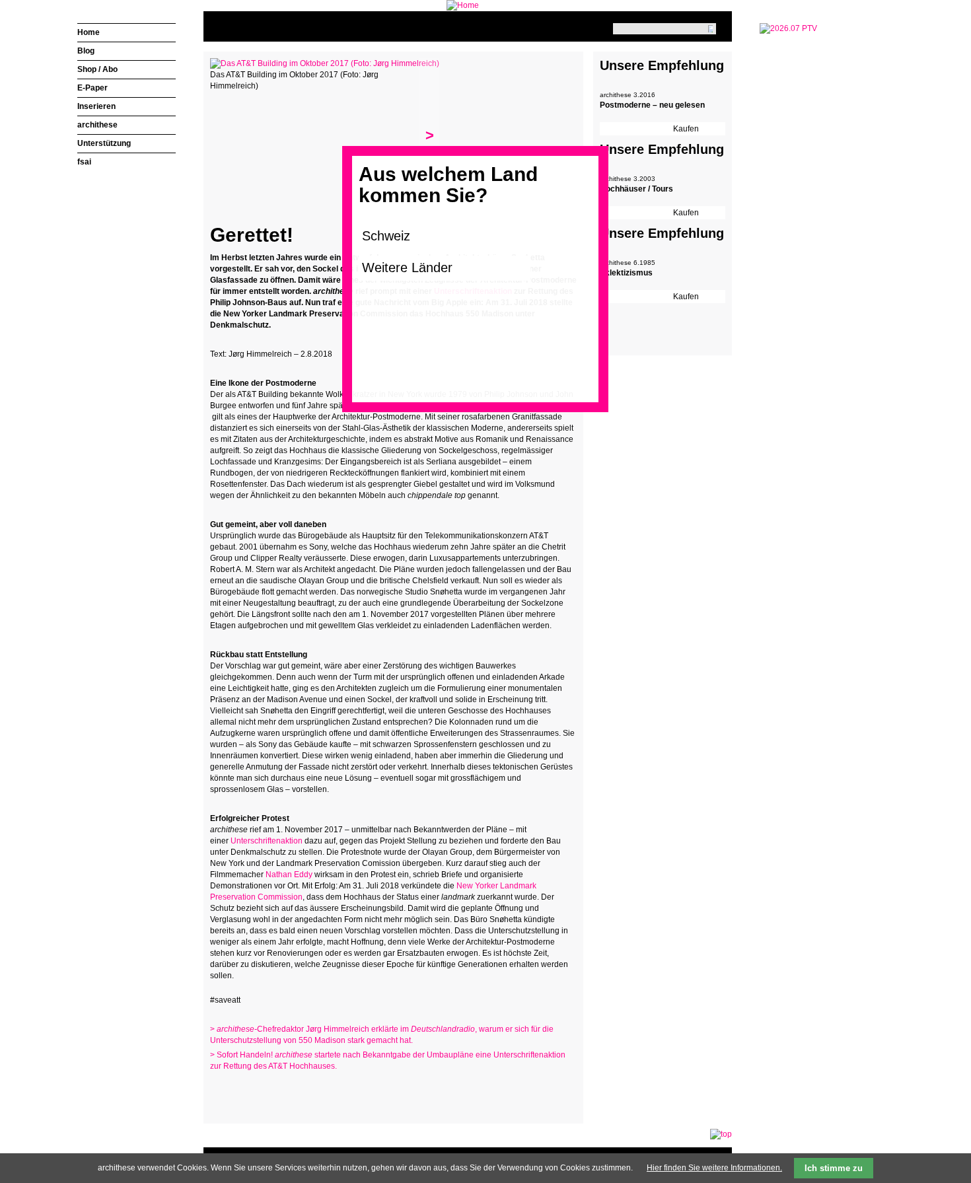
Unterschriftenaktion (267, 840)
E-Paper (92, 87)
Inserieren (96, 106)
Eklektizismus (626, 272)
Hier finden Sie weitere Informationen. (714, 1167)
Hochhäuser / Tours (636, 189)
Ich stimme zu (834, 1168)
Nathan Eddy (289, 874)
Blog (85, 50)
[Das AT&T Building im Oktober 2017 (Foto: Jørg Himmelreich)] (324, 63)
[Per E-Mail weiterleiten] (256, 1091)
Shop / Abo (97, 69)
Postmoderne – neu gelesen (652, 105)
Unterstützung (104, 143)
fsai (84, 161)
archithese (97, 124)
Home (88, 32)
